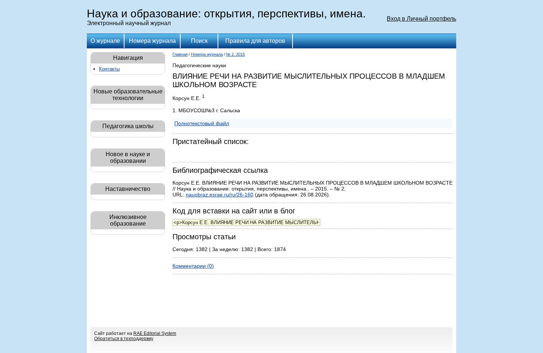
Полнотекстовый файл (201, 123)
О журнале (105, 41)
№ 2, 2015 (235, 54)
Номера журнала (152, 41)
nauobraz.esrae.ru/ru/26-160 (219, 195)
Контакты (109, 69)
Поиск (199, 41)
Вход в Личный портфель (421, 19)
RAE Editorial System (154, 333)
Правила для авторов (255, 41)
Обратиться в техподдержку (123, 338)
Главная (180, 54)
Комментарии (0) (193, 266)
